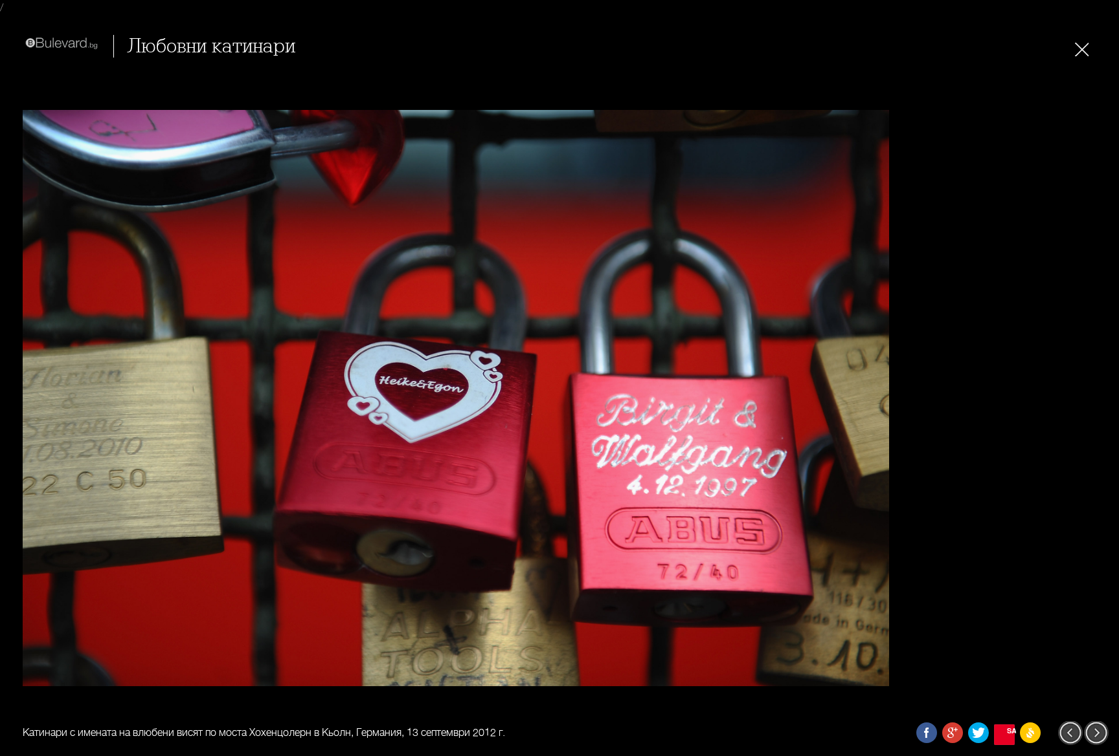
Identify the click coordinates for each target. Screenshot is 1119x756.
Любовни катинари (211, 46)
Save (1011, 730)
